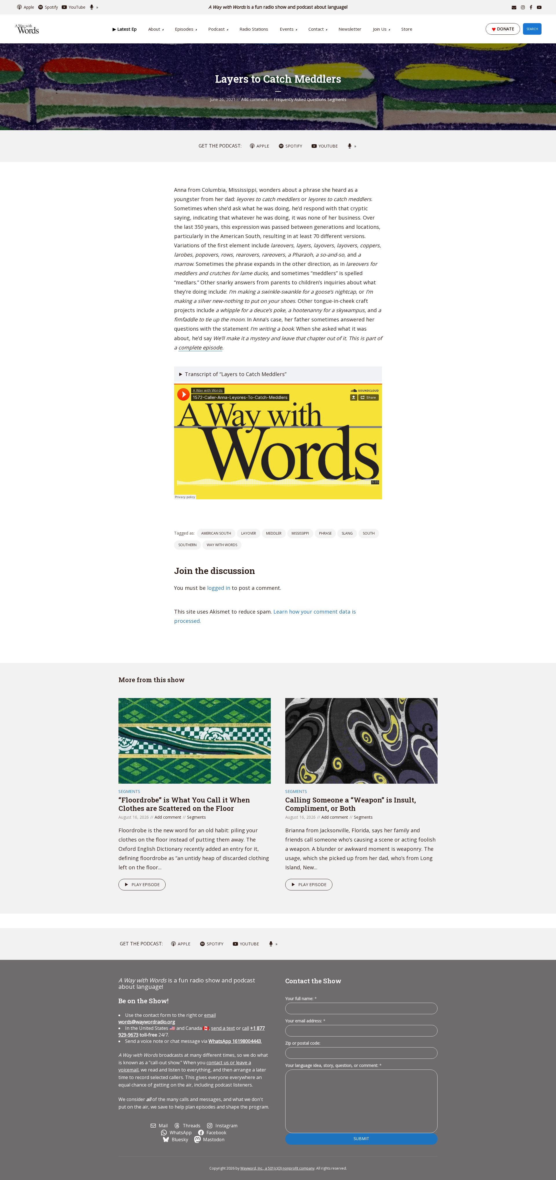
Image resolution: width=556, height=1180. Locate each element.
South (369, 533)
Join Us (380, 29)
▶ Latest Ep (125, 29)
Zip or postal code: (302, 1043)
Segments (337, 99)
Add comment (254, 99)
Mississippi (300, 533)
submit (361, 1138)
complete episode (200, 347)
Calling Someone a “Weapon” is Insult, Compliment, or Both (350, 804)
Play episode (145, 884)
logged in (218, 587)
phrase (325, 533)
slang (347, 533)
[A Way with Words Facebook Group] (531, 7)
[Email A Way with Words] (514, 7)
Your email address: (305, 1020)
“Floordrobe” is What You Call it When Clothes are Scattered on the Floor (184, 804)
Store (406, 29)
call (245, 1028)
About (154, 29)
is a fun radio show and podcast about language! (278, 7)
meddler (273, 533)
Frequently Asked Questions (300, 99)
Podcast (216, 29)
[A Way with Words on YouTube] (539, 7)
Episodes (184, 29)
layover (248, 533)
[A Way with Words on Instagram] (523, 7)
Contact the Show (313, 981)
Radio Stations (253, 29)
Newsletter (350, 29)
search (532, 29)
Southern (187, 544)
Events (287, 29)
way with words (222, 544)
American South (216, 533)
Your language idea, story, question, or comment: (333, 1065)
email (167, 1018)
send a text (223, 1028)
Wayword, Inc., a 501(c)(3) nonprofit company (277, 1168)
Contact (316, 29)
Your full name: (301, 998)
